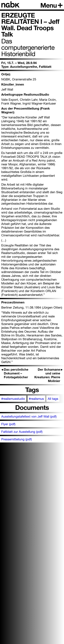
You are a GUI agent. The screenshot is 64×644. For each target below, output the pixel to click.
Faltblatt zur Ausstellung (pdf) (21, 432)
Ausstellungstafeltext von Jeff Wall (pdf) (29, 416)
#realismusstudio (13, 399)
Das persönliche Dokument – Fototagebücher (14, 373)
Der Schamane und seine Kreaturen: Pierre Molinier (48, 375)
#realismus (36, 399)
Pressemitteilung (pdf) (16, 439)
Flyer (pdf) (8, 424)
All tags (53, 399)
